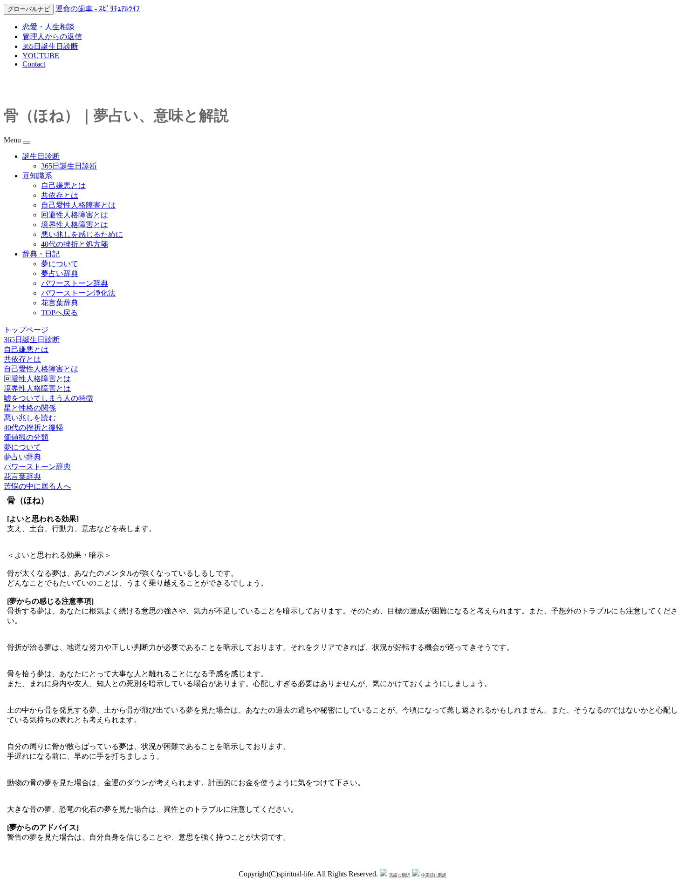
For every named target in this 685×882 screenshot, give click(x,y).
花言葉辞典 (59, 303)
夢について (59, 264)
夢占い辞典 (59, 273)
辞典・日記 (41, 254)
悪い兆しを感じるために (82, 234)
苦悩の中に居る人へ (37, 486)
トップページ (26, 330)
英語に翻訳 (399, 875)
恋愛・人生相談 (48, 27)
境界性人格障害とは (74, 225)
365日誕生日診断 (50, 46)
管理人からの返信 (52, 36)
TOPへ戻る (59, 312)
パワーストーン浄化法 (78, 293)
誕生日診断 (41, 156)
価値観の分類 (26, 437)
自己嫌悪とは (63, 185)
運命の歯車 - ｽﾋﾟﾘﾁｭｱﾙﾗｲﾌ (97, 9)
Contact (33, 64)
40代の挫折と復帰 (33, 427)
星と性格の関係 (30, 408)
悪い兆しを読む (30, 418)
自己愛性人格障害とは (78, 205)
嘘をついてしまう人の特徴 (48, 398)
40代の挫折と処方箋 (74, 244)
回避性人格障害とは (74, 215)
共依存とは (59, 195)
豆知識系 (37, 176)
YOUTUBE (40, 56)
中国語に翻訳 (433, 875)
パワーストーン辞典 (74, 283)
